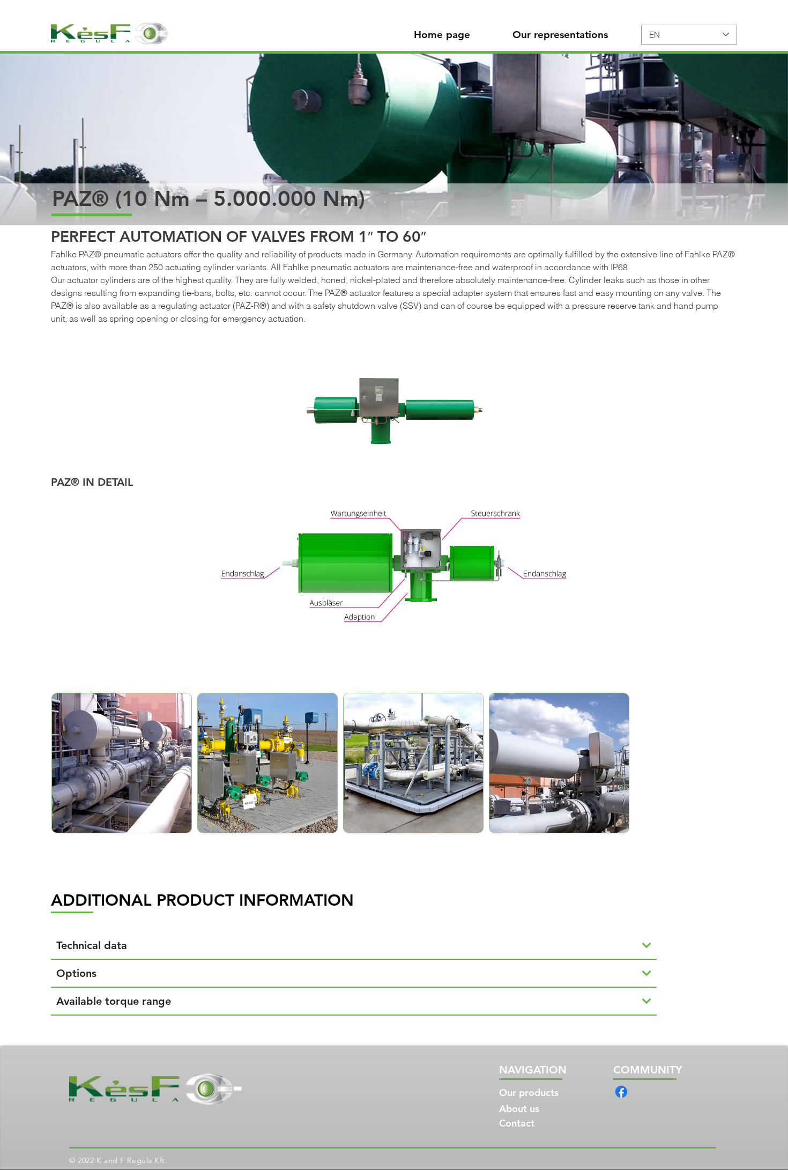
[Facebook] (621, 1092)
